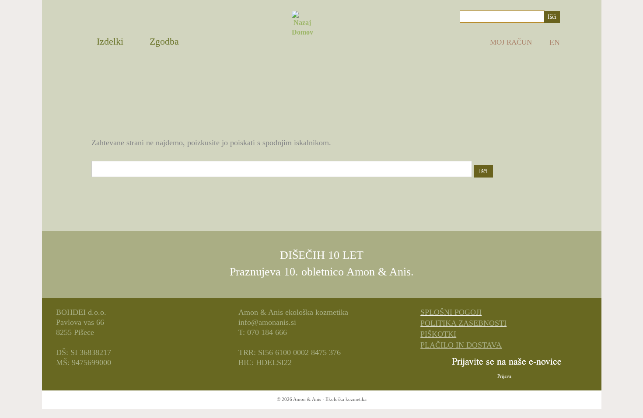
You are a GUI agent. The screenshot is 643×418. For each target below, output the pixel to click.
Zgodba (164, 41)
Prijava (504, 376)
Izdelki (110, 41)
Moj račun (511, 42)
